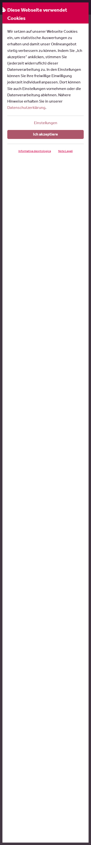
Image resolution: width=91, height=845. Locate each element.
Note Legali (65, 151)
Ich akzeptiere (45, 134)
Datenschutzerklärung (26, 107)
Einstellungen (45, 123)
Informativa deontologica (34, 151)
